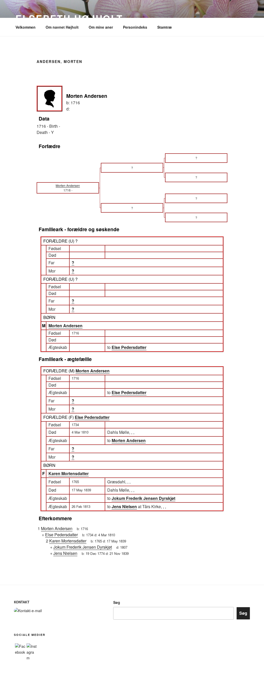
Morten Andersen (65, 326)
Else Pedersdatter (92, 417)
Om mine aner (101, 27)
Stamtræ (164, 27)
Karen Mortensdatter (68, 473)
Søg (116, 602)
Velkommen (25, 27)
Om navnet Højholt (62, 27)
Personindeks (135, 27)
